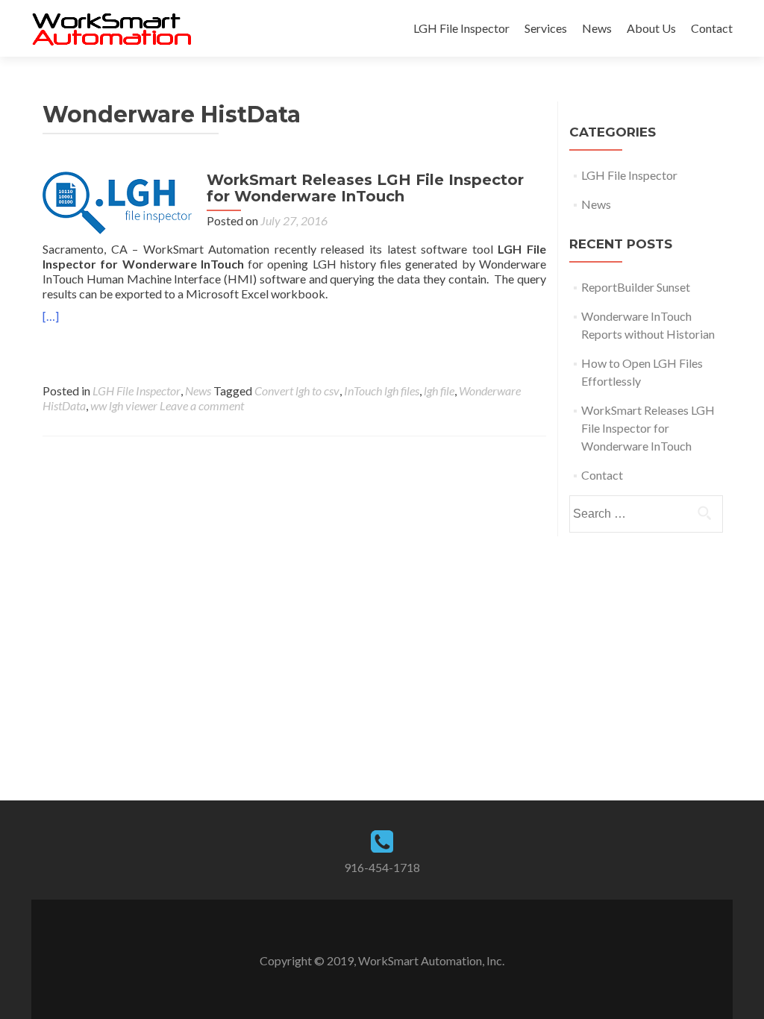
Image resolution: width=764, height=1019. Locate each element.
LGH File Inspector (461, 28)
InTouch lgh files (381, 390)
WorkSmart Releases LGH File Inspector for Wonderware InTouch (365, 188)
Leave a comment (202, 405)
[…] (51, 316)
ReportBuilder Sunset (635, 287)
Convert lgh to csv (296, 390)
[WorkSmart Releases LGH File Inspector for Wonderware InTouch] (117, 201)
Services (546, 28)
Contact (712, 28)
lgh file (439, 390)
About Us (651, 28)
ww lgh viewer (123, 405)
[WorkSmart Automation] (111, 28)
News (597, 28)
